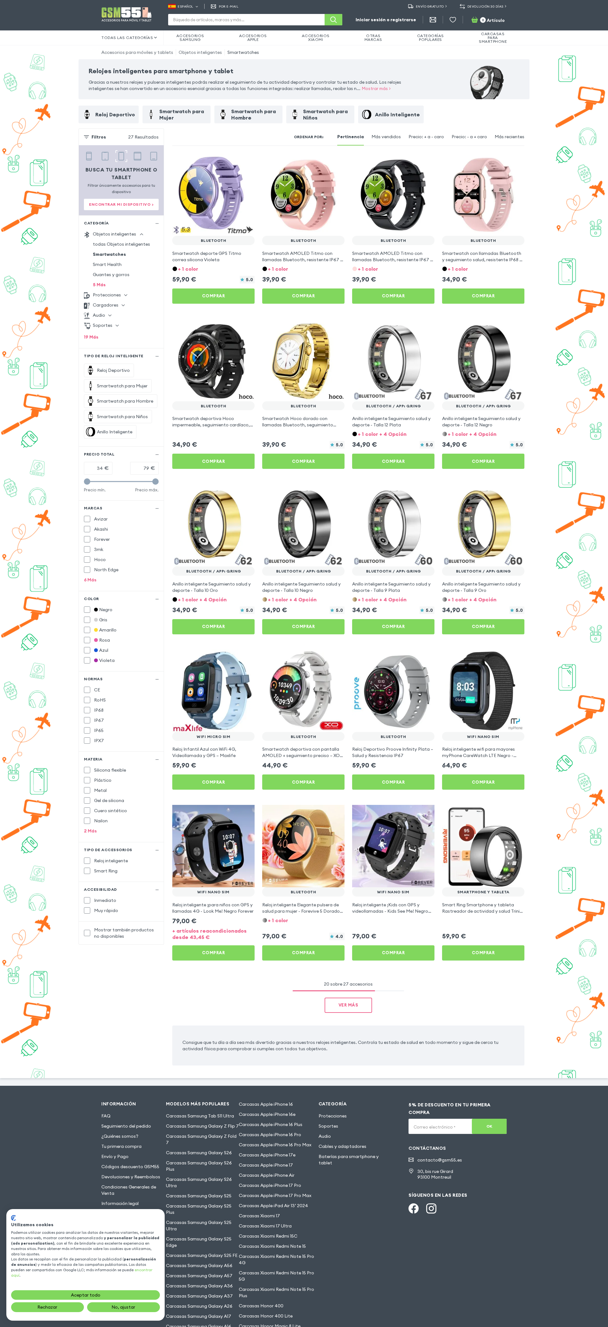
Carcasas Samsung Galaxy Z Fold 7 (201, 1139)
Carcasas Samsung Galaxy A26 (199, 1306)
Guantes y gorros (111, 274)
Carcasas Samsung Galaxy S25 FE (202, 1255)
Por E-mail (228, 6)
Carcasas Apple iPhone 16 (266, 1104)
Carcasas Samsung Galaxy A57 (199, 1275)
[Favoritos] (453, 19)
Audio (325, 1136)
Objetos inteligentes (200, 52)
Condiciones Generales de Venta (128, 1190)
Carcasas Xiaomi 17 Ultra (265, 1226)
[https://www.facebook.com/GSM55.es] (413, 1208)
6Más (90, 580)
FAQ (106, 1116)
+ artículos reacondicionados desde (209, 934)
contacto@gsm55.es (439, 1160)
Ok (489, 1126)
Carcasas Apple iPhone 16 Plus (270, 1124)
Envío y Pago (115, 1156)
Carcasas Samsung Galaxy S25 (198, 1196)
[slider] (87, 481)
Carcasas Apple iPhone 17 (266, 1165)
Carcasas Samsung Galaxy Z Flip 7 (202, 1126)
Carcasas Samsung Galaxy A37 (199, 1296)
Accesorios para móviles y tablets (137, 52)
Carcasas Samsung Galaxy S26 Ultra (199, 1182)
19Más (91, 337)
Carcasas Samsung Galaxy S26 (199, 1152)
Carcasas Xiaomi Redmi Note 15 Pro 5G (276, 1276)
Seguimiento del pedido (126, 1126)
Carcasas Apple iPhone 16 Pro (270, 1134)
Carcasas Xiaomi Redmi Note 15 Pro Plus (276, 1292)
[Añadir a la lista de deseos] (246, 162)
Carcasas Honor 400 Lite (266, 1316)
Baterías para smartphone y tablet (349, 1160)
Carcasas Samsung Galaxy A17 (198, 1316)
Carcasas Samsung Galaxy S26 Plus (199, 1166)
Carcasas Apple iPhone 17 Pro (270, 1185)
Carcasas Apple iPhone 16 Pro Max (275, 1145)
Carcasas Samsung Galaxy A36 (199, 1286)
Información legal (120, 1203)
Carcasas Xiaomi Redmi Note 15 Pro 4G (276, 1259)
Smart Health (107, 264)
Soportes (328, 1126)
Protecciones (333, 1116)
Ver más (348, 1004)
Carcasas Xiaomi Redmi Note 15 (272, 1246)
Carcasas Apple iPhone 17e (267, 1155)
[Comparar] (233, 162)
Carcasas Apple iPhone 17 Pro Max (275, 1195)
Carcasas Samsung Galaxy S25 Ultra (198, 1226)
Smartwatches (243, 52)
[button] (213, 268)
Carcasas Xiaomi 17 (259, 1216)
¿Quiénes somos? (119, 1136)
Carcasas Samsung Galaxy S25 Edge (198, 1242)
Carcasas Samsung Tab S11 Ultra (200, 1116)
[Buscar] (333, 19)
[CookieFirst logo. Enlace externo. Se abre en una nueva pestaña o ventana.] (13, 1218)
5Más (99, 285)
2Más (90, 831)
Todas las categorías (127, 37)
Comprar (213, 295)
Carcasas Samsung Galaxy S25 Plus (198, 1209)
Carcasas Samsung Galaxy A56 (199, 1265)
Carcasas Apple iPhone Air (266, 1175)
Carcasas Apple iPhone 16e (267, 1114)
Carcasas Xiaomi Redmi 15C (268, 1236)
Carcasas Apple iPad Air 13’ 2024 (273, 1205)
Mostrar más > (376, 88)
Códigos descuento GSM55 (130, 1166)
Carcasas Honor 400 (261, 1306)
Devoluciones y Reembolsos (130, 1177)
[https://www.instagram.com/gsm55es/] (431, 1208)
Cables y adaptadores (342, 1146)
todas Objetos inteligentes (121, 244)
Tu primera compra (121, 1146)
